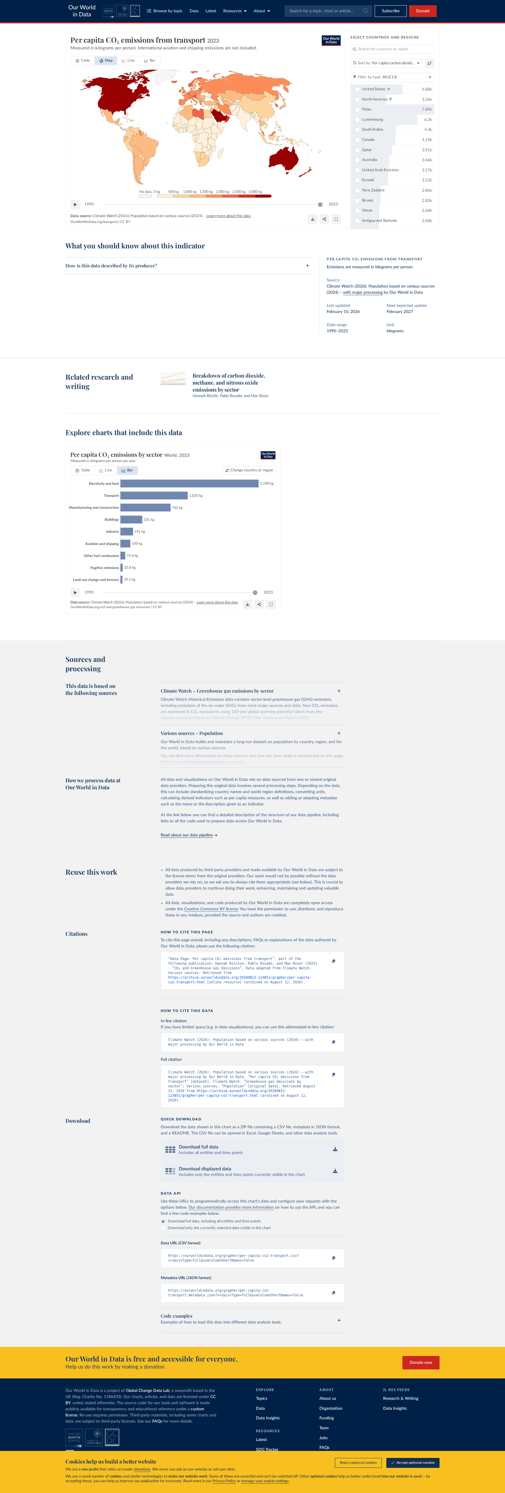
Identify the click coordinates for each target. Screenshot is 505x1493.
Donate (423, 11)
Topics (261, 1399)
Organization (331, 1409)
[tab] (83, 61)
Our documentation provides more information (231, 1207)
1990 (89, 204)
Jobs (323, 1438)
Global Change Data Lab (148, 1391)
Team (324, 1428)
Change (251, 470)
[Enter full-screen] (336, 219)
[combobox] (328, 11)
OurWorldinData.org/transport (93, 222)
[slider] (320, 204)
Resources (232, 11)
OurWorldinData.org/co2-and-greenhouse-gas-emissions (110, 607)
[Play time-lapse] (75, 204)
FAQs (157, 1421)
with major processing (363, 292)
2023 (333, 204)
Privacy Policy (224, 1481)
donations (142, 1469)
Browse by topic (168, 11)
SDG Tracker (267, 1450)
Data (194, 11)
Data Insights (268, 1418)
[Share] (324, 219)
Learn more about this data (228, 216)
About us (327, 1399)
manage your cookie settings (265, 1481)
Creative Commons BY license (211, 909)
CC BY (125, 222)
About (259, 11)
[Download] (312, 219)
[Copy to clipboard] (327, 961)
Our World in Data (82, 11)
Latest (210, 11)
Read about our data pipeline (187, 835)
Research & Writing (400, 1399)
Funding (326, 1418)
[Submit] (365, 11)
